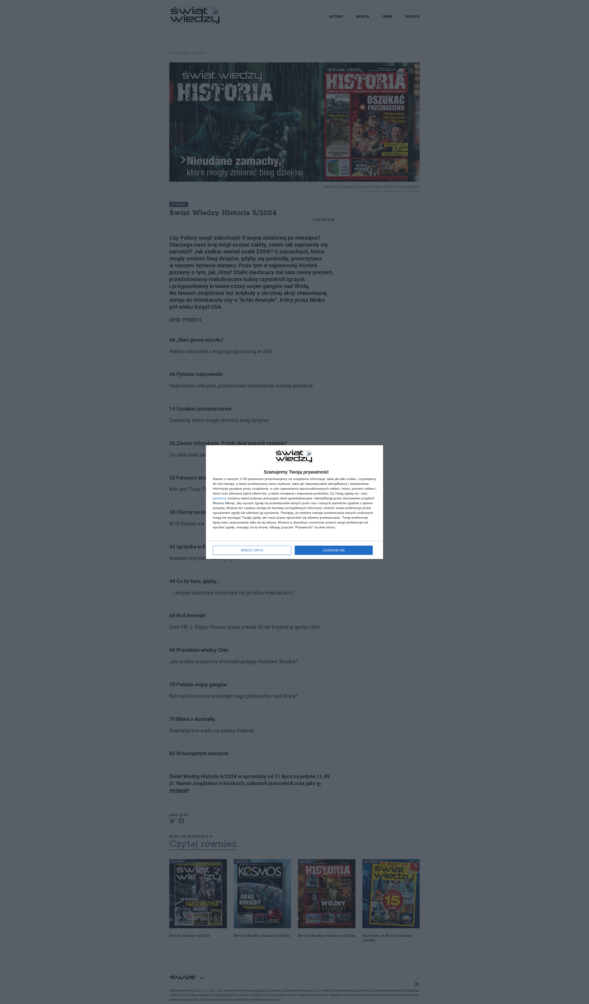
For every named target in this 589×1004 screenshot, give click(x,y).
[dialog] (294, 502)
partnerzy (220, 498)
